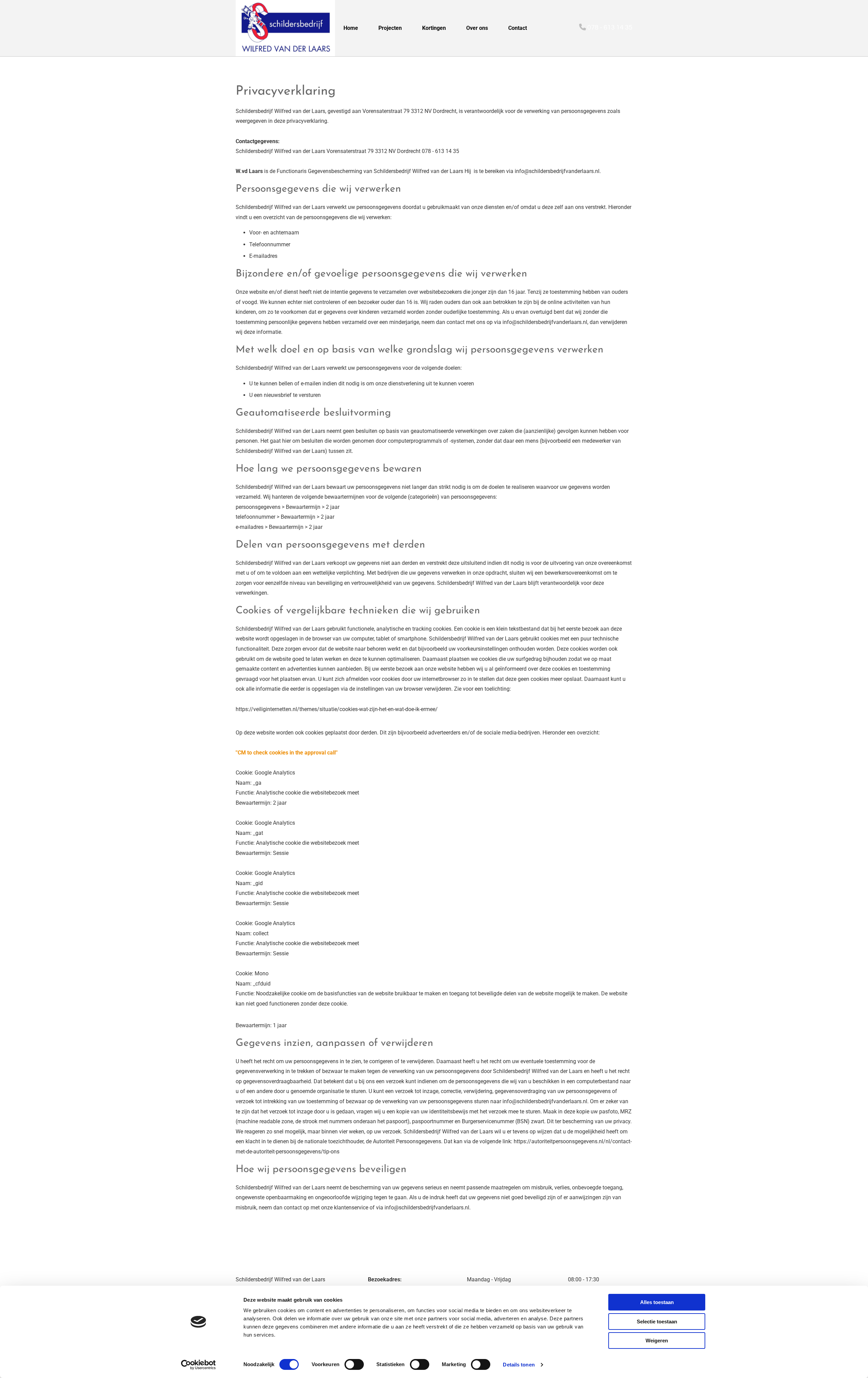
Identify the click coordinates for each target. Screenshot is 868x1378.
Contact (517, 28)
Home (350, 28)
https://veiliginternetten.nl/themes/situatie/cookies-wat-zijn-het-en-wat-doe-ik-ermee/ (337, 709)
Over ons (477, 28)
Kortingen (434, 28)
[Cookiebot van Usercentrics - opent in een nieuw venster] (198, 1365)
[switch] (354, 1364)
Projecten (390, 28)
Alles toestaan (657, 1302)
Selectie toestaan (657, 1321)
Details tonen (518, 1364)
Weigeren (657, 1340)
